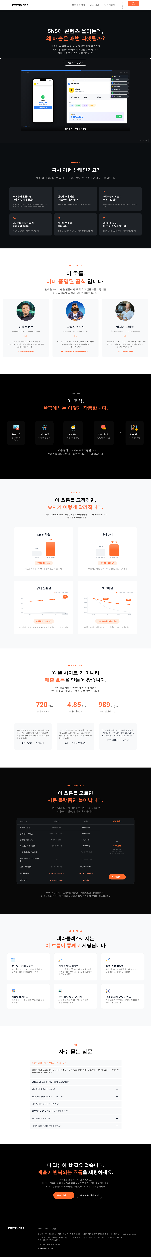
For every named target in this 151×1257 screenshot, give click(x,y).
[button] (76, 1063)
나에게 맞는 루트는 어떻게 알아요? (46, 1126)
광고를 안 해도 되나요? (41, 1118)
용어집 (54, 1229)
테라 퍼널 (94, 5)
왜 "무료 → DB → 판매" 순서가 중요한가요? (50, 1111)
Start (40, 1229)
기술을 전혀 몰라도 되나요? (43, 1089)
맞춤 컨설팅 (109, 5)
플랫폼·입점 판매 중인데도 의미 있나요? (49, 1063)
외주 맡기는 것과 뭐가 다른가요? (45, 1104)
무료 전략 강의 (78, 5)
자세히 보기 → (117, 877)
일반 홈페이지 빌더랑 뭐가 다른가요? (47, 1096)
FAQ (46, 1229)
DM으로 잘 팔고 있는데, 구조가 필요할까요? (50, 1082)
